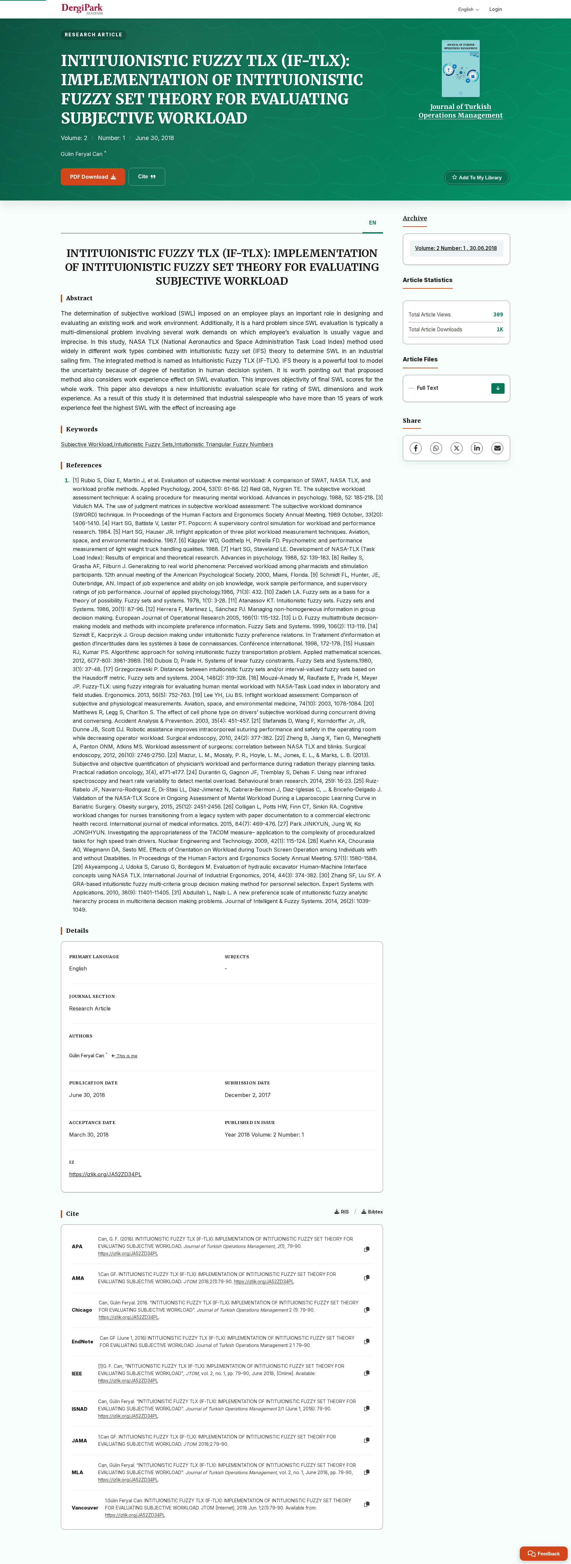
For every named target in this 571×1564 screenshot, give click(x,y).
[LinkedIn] (477, 448)
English (466, 9)
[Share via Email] (497, 448)
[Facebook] (416, 448)
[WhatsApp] (436, 448)
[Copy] (367, 1249)
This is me (126, 1055)
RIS (345, 1212)
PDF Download (89, 176)
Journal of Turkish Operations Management (461, 111)
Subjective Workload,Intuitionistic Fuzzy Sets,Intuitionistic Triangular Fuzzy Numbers (167, 444)
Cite (143, 176)
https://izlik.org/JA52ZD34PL (105, 1174)
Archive (415, 218)
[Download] (498, 388)
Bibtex (375, 1212)
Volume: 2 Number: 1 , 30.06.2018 (456, 248)
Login (495, 9)
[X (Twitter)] (457, 448)
